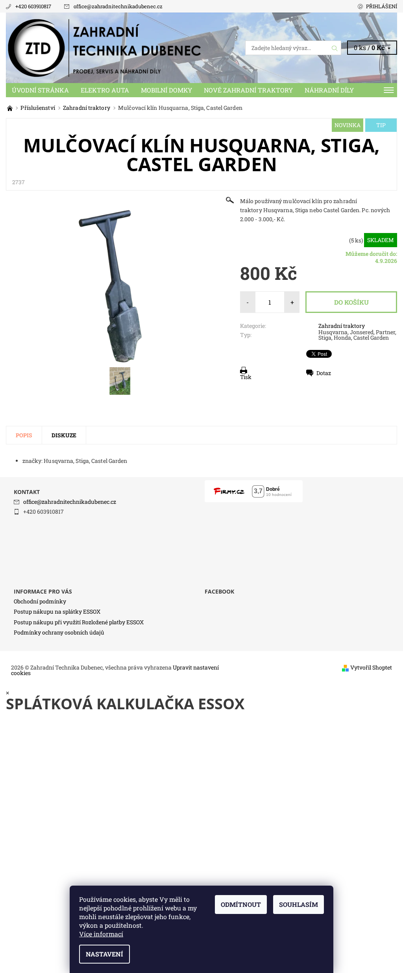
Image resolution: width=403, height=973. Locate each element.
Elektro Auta (105, 90)
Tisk (245, 377)
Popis (24, 435)
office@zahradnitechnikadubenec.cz (118, 6)
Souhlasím (298, 904)
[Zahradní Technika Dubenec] (104, 47)
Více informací (101, 934)
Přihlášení (381, 6)
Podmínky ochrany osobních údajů (59, 632)
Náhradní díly (329, 90)
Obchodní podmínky (40, 601)
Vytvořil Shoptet (371, 667)
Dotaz (323, 373)
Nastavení (104, 954)
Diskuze (64, 435)
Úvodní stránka (40, 90)
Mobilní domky (166, 90)
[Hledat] (335, 48)
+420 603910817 (33, 6)
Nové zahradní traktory (248, 90)
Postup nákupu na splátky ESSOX (57, 611)
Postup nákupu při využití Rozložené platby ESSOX (79, 622)
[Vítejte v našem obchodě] (10, 107)
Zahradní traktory (341, 325)
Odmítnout (241, 904)
